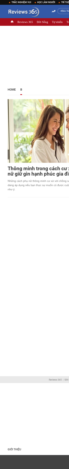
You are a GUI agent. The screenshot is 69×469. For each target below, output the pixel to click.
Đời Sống (42, 21)
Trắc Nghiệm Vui (21, 2)
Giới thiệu (14, 449)
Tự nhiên (57, 21)
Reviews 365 (25, 21)
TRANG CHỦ (12, 22)
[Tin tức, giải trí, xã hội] (23, 12)
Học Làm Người (46, 2)
